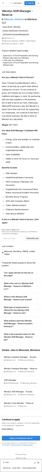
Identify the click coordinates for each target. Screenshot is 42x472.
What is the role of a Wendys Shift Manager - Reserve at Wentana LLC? (18, 286)
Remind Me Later (33, 238)
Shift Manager (10, 380)
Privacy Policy (28, 445)
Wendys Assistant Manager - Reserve (20, 368)
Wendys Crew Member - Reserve (18, 403)
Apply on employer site (19, 438)
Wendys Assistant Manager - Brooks (20, 357)
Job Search (17, 3)
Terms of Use (15, 445)
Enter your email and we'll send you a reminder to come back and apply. (19, 232)
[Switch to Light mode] (38, 3)
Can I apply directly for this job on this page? (18, 274)
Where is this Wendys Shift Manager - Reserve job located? (18, 298)
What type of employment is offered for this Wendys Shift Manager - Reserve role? (16, 310)
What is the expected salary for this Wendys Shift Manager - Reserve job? (19, 337)
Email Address (7, 429)
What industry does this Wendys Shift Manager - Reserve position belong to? (18, 324)
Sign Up (31, 3)
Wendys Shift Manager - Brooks (18, 391)
